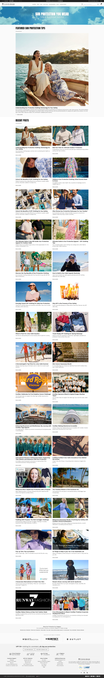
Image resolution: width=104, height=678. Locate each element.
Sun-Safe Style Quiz (29, 649)
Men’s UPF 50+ (28, 661)
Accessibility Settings (31, 676)
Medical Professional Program (44, 661)
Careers (60, 661)
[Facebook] (81, 673)
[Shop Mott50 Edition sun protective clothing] (30, 639)
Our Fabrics (44, 664)
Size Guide (44, 665)
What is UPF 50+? (44, 662)
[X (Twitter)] (87, 673)
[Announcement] (54, 1)
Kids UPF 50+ (28, 662)
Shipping (12, 659)
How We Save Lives (94, 1)
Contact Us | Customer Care (12, 665)
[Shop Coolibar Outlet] (73, 639)
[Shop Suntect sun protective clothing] (52, 639)
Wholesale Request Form (60, 659)
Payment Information (11, 661)
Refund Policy (60, 664)
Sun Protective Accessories (27, 665)
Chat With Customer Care (41, 649)
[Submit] (82, 4)
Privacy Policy (60, 662)
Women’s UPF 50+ (28, 659)
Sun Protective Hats (28, 664)
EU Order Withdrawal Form (11, 664)
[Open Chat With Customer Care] (101, 1)
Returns (11, 662)
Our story (44, 659)
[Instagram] (84, 673)
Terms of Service (60, 665)
